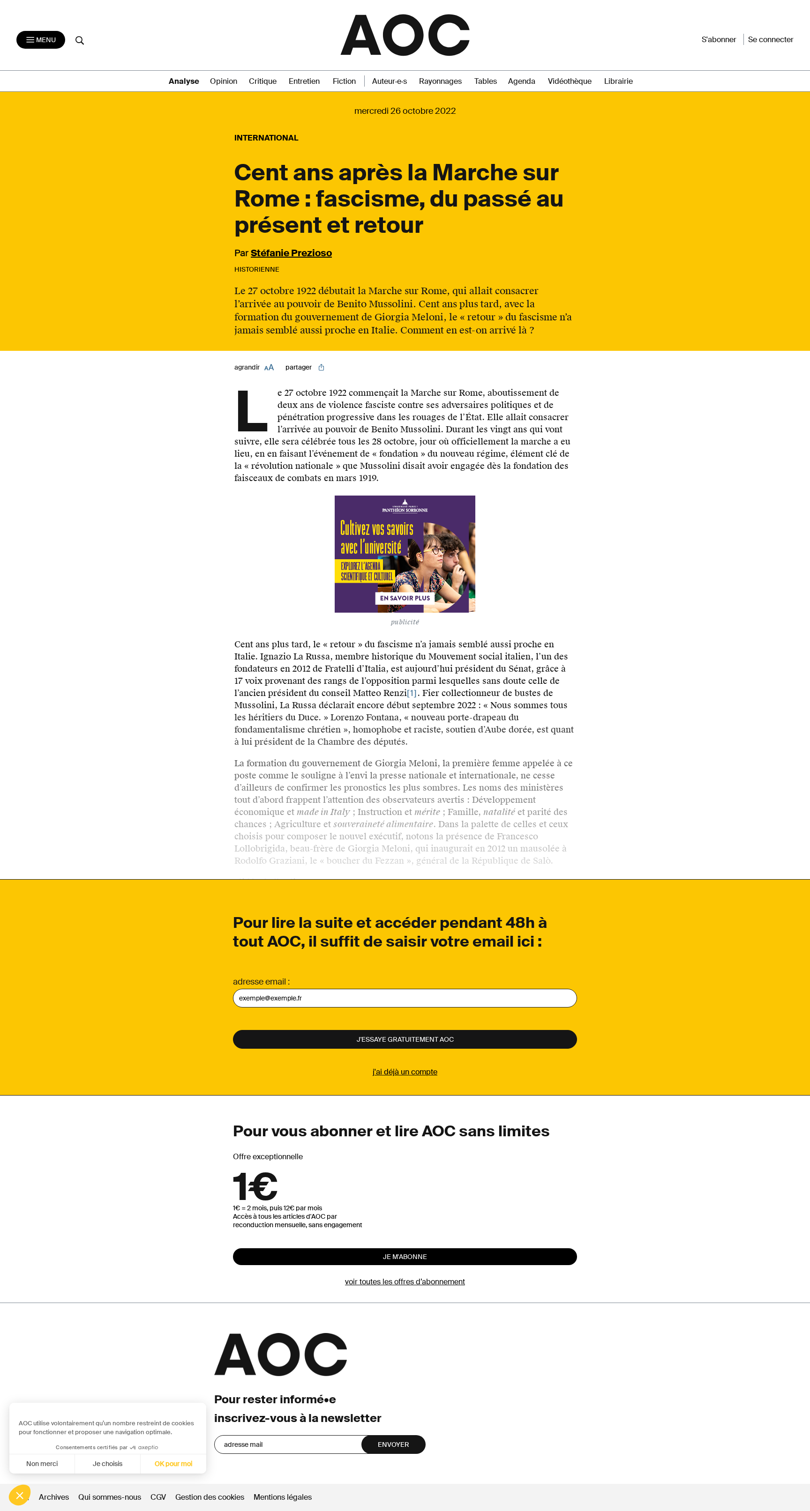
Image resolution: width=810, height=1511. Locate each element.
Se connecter (771, 39)
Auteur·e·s (389, 81)
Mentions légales (283, 1497)
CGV (158, 1497)
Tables (485, 81)
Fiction (344, 81)
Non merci (42, 1463)
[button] (19, 1495)
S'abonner (719, 39)
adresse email (259, 981)
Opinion (223, 81)
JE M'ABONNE (405, 1256)
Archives (54, 1497)
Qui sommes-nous (109, 1497)
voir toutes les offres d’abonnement (405, 1282)
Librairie (618, 81)
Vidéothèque (570, 81)
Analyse (184, 81)
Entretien (304, 81)
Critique (263, 81)
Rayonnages (440, 81)
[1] (412, 693)
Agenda (521, 81)
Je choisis (107, 1463)
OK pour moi (173, 1463)
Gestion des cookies (210, 1497)
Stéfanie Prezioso (291, 253)
